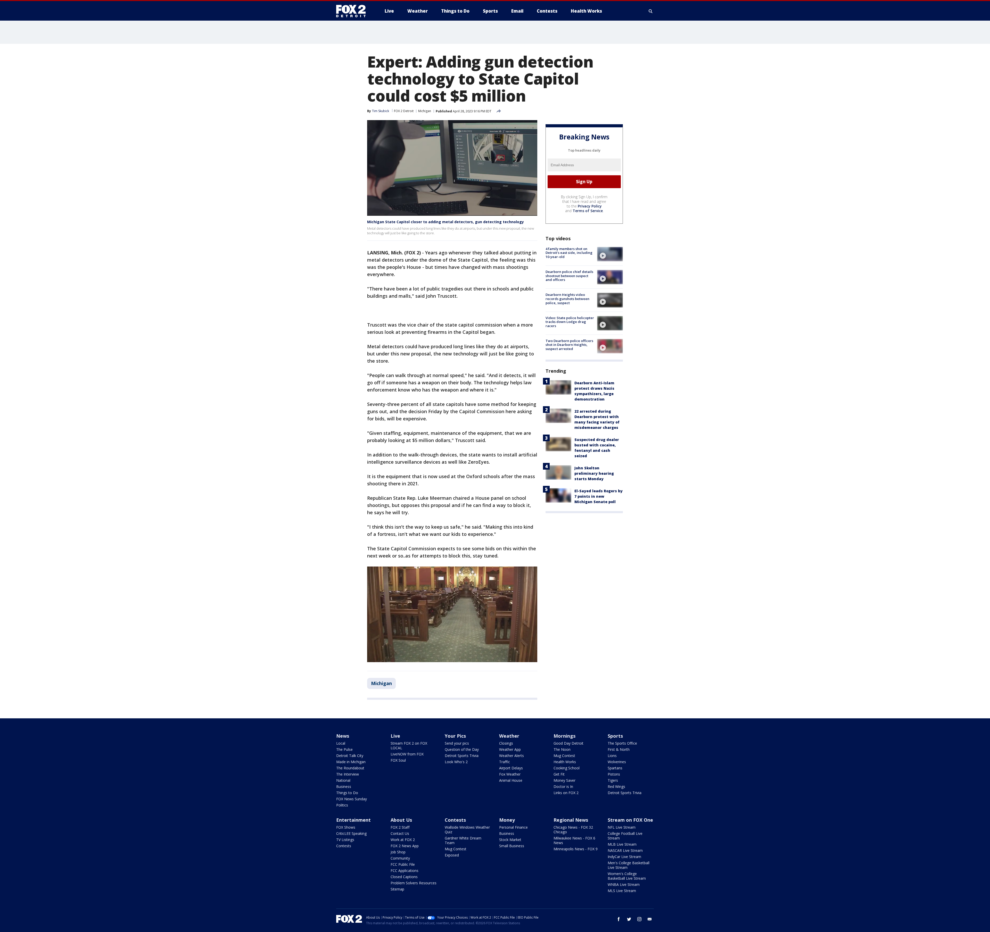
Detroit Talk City (349, 755)
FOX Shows (345, 827)
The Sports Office (622, 743)
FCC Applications (404, 870)
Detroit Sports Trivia (461, 755)
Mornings (564, 736)
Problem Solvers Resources (413, 882)
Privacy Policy (590, 206)
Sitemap (397, 889)
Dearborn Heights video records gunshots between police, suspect (567, 298)
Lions (612, 755)
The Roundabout (350, 767)
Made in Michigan (351, 761)
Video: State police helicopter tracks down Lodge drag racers (570, 321)
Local (340, 743)
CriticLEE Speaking (351, 833)
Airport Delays (511, 767)
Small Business (511, 845)
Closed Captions (404, 876)
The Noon (562, 749)
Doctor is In (563, 786)
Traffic (504, 761)
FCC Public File (403, 864)
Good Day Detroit (568, 743)
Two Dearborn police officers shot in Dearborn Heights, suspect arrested (569, 344)
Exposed (452, 855)
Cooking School (567, 767)
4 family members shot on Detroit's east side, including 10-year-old (569, 252)
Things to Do (347, 792)
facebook (619, 919)
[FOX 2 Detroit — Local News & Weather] (353, 11)
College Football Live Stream (625, 836)
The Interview (347, 774)
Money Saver (564, 780)
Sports (615, 736)
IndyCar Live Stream (624, 856)
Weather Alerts (511, 755)
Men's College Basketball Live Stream (628, 865)
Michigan (424, 111)
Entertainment (353, 820)
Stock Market (510, 839)
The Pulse (344, 749)
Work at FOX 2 (403, 839)
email (650, 919)
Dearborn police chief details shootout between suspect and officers (569, 275)
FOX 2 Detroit (404, 111)
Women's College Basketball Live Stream (627, 876)
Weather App (510, 749)
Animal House (510, 780)
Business (343, 786)
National (343, 780)
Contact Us (400, 833)
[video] (610, 254)
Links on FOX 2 (566, 792)
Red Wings (616, 786)
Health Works (565, 761)
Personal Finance (513, 827)
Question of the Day (462, 749)
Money (507, 820)
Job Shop (398, 852)
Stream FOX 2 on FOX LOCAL (409, 745)
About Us (401, 820)
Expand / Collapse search (651, 11)
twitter (629, 919)
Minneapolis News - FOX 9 (576, 848)
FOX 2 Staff (400, 827)
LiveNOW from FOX (407, 754)
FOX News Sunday (351, 798)
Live (395, 736)
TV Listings (345, 839)
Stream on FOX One (630, 820)
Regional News (571, 820)
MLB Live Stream (622, 844)
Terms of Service (588, 210)
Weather (509, 736)
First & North (619, 749)
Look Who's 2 (456, 761)
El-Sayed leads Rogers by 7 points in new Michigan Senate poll (598, 496)
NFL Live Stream (622, 827)
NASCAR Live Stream (625, 850)
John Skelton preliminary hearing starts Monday (594, 473)
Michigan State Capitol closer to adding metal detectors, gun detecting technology (445, 221)
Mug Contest (564, 755)
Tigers (613, 780)
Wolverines (617, 761)
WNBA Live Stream (624, 884)
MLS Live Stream (622, 890)
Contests (343, 845)
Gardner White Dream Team (463, 840)
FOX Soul (398, 760)
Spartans (615, 767)
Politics (342, 805)
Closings (506, 743)
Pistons (614, 774)
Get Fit (559, 774)
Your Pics (455, 736)
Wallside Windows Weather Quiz (467, 829)
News (342, 736)
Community (400, 858)
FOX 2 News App (405, 845)
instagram (639, 919)
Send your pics (457, 743)
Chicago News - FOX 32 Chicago (573, 829)
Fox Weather (510, 774)
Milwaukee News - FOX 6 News (574, 840)
